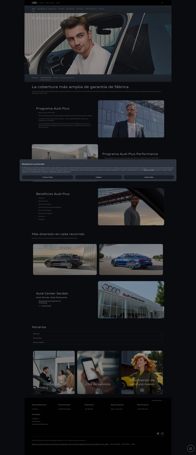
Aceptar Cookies (148, 177)
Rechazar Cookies (48, 177)
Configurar (98, 177)
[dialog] (98, 170)
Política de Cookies (149, 170)
